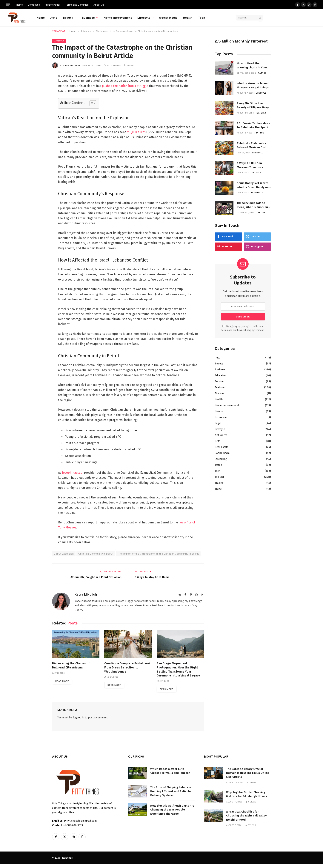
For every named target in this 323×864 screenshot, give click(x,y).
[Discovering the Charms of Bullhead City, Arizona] (75, 644)
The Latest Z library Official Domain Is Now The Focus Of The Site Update (247, 773)
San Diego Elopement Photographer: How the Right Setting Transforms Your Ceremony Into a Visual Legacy (178, 669)
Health (187, 17)
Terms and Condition (77, 4)
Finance (219, 393)
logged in (78, 717)
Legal (218, 423)
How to (219, 411)
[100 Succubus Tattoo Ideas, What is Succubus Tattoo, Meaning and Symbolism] (224, 208)
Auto (53, 17)
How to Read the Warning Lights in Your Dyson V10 (252, 66)
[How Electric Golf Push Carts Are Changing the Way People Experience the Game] (137, 809)
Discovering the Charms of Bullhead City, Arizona (71, 665)
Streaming (221, 459)
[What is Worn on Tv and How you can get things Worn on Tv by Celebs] (224, 88)
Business (88, 17)
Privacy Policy (52, 4)
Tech (201, 17)
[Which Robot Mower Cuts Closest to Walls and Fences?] (137, 773)
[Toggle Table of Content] (91, 103)
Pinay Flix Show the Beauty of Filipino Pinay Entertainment (253, 105)
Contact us (34, 4)
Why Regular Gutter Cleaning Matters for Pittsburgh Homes (246, 794)
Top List (219, 477)
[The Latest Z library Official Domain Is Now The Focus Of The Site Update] (213, 773)
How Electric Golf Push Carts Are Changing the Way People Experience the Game (172, 809)
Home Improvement (118, 17)
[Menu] (8, 5)
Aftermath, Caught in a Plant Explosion (95, 577)
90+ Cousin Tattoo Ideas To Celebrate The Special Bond (253, 125)
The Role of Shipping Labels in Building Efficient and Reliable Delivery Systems (170, 791)
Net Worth (257, 192)
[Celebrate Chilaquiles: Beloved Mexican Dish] (224, 148)
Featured (261, 113)
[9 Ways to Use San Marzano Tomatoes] (224, 168)
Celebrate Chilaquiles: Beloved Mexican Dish (252, 145)
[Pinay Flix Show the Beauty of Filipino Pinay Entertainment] (224, 108)
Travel (218, 488)
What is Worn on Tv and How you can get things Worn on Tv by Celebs (253, 85)
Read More (62, 681)
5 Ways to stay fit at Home (152, 577)
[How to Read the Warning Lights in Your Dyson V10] (224, 68)
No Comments (114, 65)
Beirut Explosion (64, 553)
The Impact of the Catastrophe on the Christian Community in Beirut (158, 553)
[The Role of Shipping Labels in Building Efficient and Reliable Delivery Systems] (137, 791)
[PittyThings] (16, 17)
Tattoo (262, 73)
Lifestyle (143, 17)
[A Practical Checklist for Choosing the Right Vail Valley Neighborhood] (213, 815)
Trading (219, 482)
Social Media (168, 17)
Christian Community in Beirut (95, 553)
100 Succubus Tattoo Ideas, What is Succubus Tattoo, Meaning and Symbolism (253, 205)
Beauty (68, 17)
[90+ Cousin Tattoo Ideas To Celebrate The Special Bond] (224, 128)
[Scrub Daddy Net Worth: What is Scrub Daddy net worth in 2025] (224, 188)
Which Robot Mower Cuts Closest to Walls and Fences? (170, 771)
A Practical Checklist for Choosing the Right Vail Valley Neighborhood (246, 815)
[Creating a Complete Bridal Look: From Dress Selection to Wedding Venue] (128, 644)
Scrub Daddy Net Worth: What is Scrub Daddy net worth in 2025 (253, 185)
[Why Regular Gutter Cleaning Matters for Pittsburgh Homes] (213, 796)
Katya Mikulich (71, 65)
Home (19, 4)
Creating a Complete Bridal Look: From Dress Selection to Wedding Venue (127, 667)
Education (220, 375)
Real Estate (221, 447)
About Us (98, 4)
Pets (217, 441)
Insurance (221, 417)
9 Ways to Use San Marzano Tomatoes (250, 165)
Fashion (219, 381)
